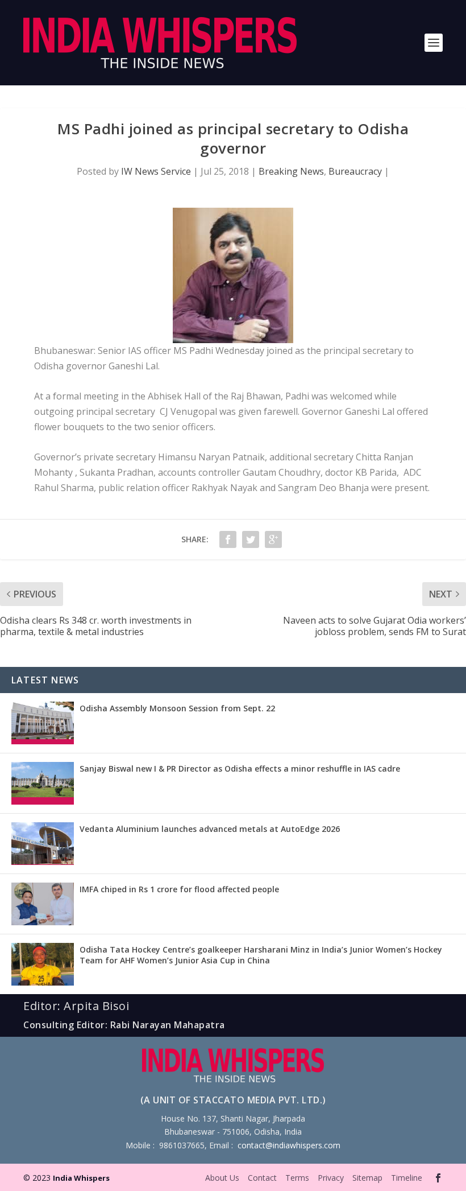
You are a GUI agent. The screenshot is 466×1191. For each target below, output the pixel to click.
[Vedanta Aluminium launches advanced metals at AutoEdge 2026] (42, 843)
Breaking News (291, 171)
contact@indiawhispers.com (289, 1145)
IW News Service (156, 171)
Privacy (331, 1177)
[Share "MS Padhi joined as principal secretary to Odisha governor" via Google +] (273, 539)
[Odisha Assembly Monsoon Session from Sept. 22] (42, 723)
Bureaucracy (355, 171)
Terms (297, 1177)
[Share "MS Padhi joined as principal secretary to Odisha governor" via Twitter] (250, 539)
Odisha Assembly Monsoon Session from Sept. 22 (177, 708)
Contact (262, 1177)
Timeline (406, 1177)
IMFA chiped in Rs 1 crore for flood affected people (179, 889)
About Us (222, 1177)
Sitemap (367, 1177)
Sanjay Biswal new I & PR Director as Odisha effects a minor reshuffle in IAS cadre (240, 768)
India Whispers (81, 1178)
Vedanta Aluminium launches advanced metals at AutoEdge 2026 (210, 828)
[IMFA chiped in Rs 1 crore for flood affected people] (42, 904)
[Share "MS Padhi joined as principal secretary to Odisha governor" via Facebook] (228, 539)
